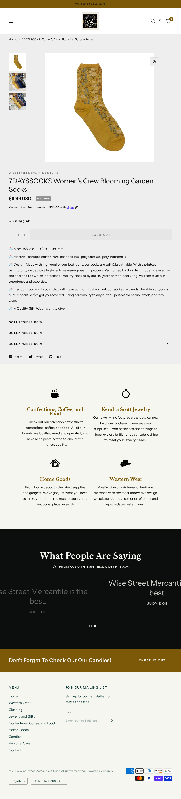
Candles (15, 737)
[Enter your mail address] (111, 720)
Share (18, 356)
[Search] (153, 21)
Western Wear (20, 703)
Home (13, 39)
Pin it (58, 356)
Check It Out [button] (152, 660)
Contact (15, 750)
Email (69, 712)
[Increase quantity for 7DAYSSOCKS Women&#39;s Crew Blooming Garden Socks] (24, 234)
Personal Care (19, 743)
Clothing (15, 710)
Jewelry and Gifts (22, 716)
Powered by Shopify (99, 770)
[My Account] (160, 21)
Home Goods (19, 730)
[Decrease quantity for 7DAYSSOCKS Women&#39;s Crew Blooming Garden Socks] (12, 234)
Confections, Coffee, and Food (32, 723)
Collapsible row (26, 322)
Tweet (39, 356)
